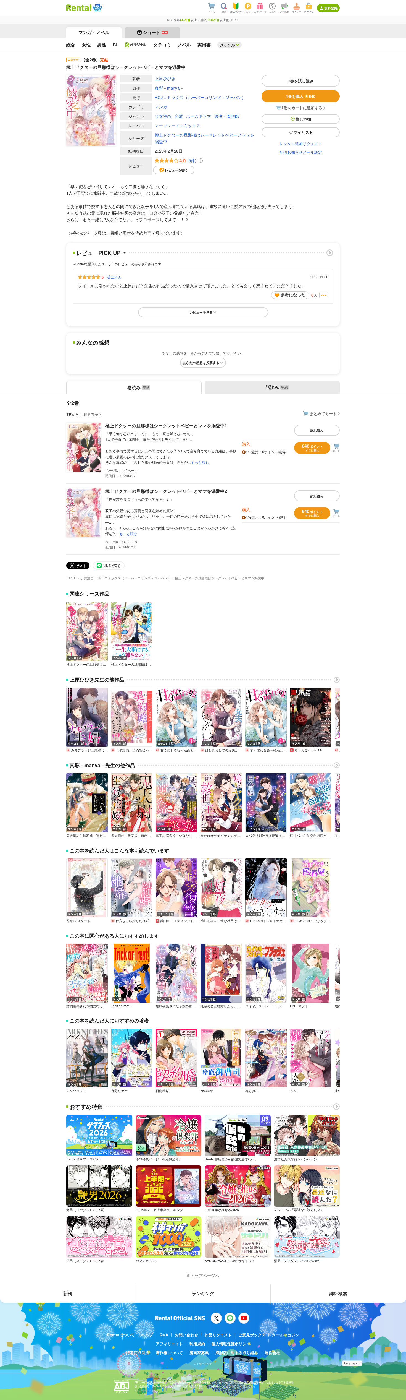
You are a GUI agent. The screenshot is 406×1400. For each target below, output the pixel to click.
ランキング (203, 1293)
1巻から (72, 414)
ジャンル (227, 45)
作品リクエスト (218, 1334)
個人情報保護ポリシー (231, 1343)
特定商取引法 (137, 1352)
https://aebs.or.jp (144, 1390)
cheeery (207, 1091)
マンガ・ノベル (93, 32)
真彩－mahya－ (169, 88)
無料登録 (331, 8)
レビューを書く (176, 170)
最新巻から (93, 414)
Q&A (164, 1334)
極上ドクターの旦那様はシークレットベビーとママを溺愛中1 (166, 425)
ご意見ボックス (251, 1334)
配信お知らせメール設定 (301, 152)
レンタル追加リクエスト (301, 143)
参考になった (293, 295)
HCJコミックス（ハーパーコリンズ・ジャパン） (200, 97)
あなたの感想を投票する (201, 362)
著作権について (169, 1352)
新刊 (67, 1293)
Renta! (71, 578)
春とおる (252, 1091)
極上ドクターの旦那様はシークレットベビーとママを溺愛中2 (166, 491)
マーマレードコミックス (177, 125)
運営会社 (272, 1352)
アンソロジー (76, 1091)
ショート (155, 32)
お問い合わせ (186, 1334)
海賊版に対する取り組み (236, 1352)
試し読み (317, 430)
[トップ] (78, 7)
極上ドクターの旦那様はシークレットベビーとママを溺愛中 (204, 138)
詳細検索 (338, 1293)
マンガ (161, 107)
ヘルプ (147, 1334)
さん (114, 277)
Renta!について (121, 1334)
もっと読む (200, 462)
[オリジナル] (136, 44)
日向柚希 (162, 1091)
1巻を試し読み (300, 81)
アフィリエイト (169, 1343)
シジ (293, 1091)
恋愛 (179, 116)
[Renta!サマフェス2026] (96, 7)
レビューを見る (201, 312)
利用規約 (197, 1343)
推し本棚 (303, 119)
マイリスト (303, 132)
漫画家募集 (199, 1352)
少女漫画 (163, 116)
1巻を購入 (300, 96)
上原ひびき (165, 78)
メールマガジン (285, 1334)
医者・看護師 (226, 116)
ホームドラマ (198, 116)
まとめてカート (323, 413)
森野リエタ (119, 1091)
